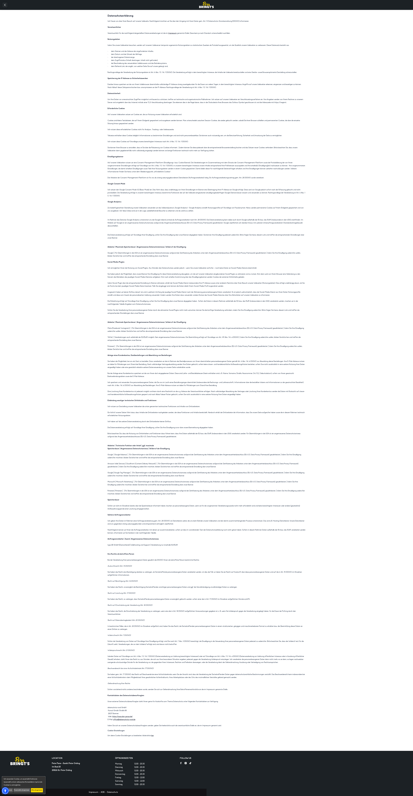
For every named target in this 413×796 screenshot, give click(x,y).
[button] (5, 791)
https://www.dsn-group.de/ (122, 717)
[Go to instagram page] (186, 763)
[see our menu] (195, 763)
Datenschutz (112, 792)
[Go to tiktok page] (190, 763)
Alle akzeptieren (36, 790)
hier (152, 736)
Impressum (172, 33)
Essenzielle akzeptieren (21, 790)
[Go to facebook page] (181, 763)
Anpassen (8, 790)
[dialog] (23, 785)
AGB (103, 792)
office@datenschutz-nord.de (124, 720)
